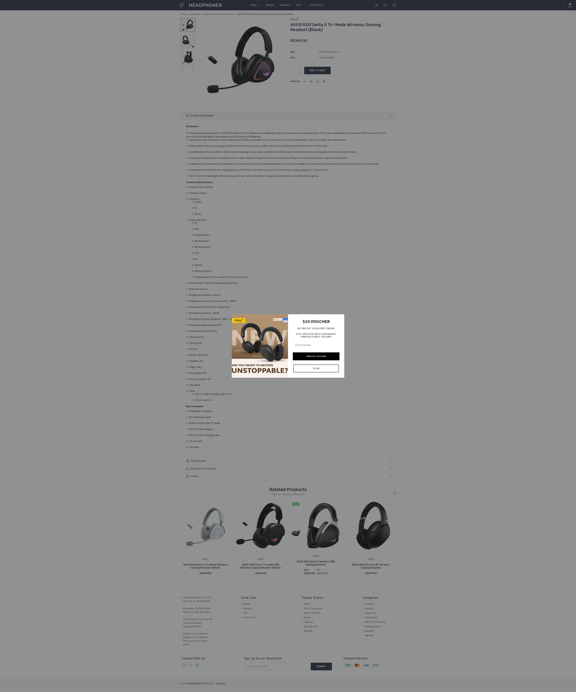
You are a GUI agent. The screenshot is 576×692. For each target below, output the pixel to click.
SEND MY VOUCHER (316, 356)
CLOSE (316, 368)
